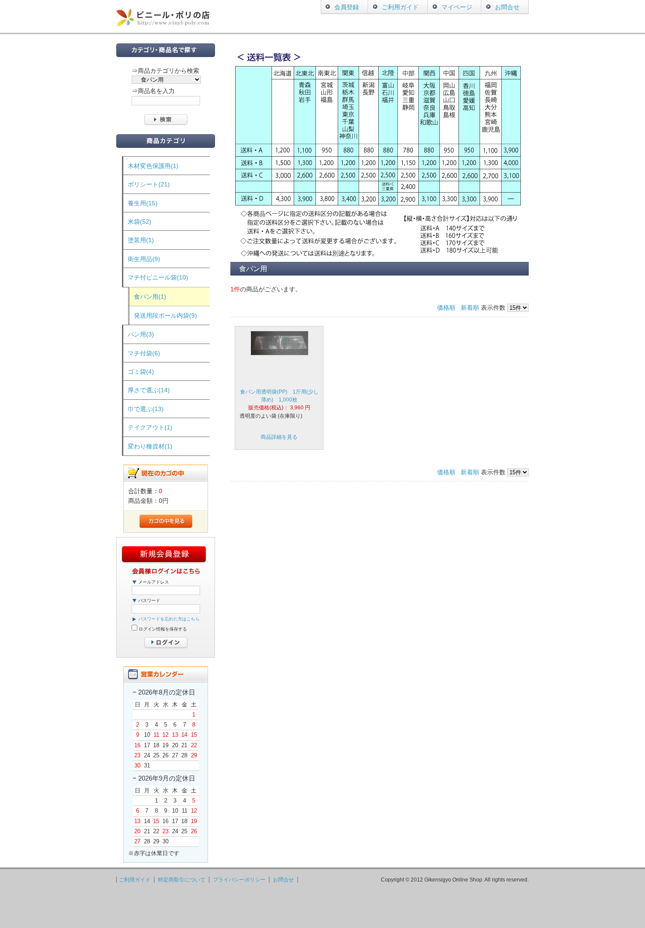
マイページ (456, 7)
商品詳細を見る (279, 437)
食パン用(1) (150, 296)
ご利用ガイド (400, 7)
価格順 (446, 307)
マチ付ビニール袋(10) (158, 277)
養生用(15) (143, 203)
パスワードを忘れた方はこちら (169, 618)
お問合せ (507, 7)
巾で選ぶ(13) (146, 408)
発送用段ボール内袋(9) (165, 315)
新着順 (470, 307)
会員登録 (346, 7)
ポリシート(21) (149, 184)
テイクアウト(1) (150, 427)
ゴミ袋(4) (141, 371)
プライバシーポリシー (239, 880)
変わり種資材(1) (150, 446)
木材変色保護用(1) (153, 165)
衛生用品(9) (144, 258)
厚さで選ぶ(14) (149, 390)
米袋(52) (139, 221)
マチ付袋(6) (144, 353)
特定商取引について (181, 880)
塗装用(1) (141, 240)
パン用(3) (141, 334)
